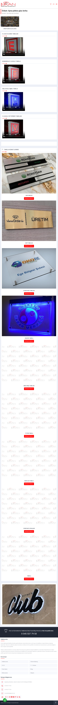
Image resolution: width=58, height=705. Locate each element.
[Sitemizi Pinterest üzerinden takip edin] (15, 696)
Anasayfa (4, 13)
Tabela (2, 702)
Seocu (5, 702)
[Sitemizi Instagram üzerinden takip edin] (9, 696)
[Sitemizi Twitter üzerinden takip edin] (7, 696)
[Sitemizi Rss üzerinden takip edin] (18, 696)
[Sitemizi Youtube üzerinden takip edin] (13, 696)
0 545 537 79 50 (29, 633)
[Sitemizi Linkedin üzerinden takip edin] (11, 696)
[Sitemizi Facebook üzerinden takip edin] (5, 696)
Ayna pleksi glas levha (9, 28)
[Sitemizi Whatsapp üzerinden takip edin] (17, 696)
